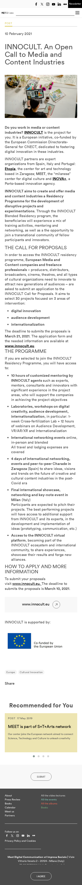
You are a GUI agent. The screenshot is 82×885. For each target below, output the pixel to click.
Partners (10, 815)
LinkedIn (59, 4)
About (8, 795)
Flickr (65, 4)
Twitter (42, 4)
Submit (41, 776)
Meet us (9, 811)
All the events (49, 799)
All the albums (49, 803)
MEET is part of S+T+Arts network (39, 726)
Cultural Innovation (31, 672)
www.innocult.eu (19, 345)
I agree (41, 876)
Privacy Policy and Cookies (20, 840)
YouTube (54, 4)
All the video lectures (53, 795)
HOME (8, 13)
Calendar (10, 807)
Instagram (48, 4)
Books (8, 803)
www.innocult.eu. (27, 583)
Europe (10, 672)
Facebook (36, 4)
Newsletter (75, 3)
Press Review (12, 799)
